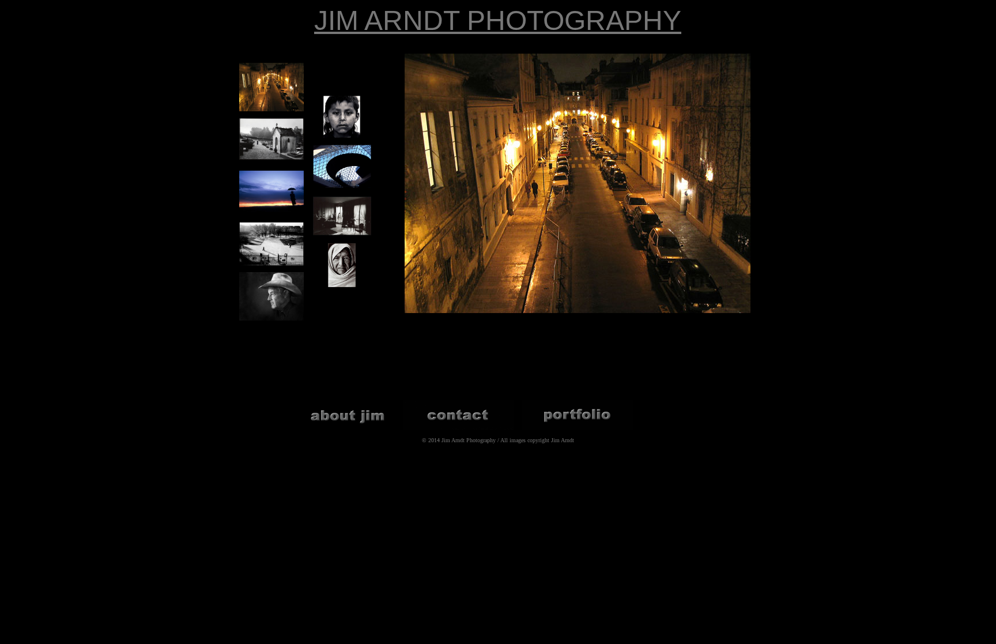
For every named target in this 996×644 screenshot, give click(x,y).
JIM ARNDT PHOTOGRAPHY (497, 20)
